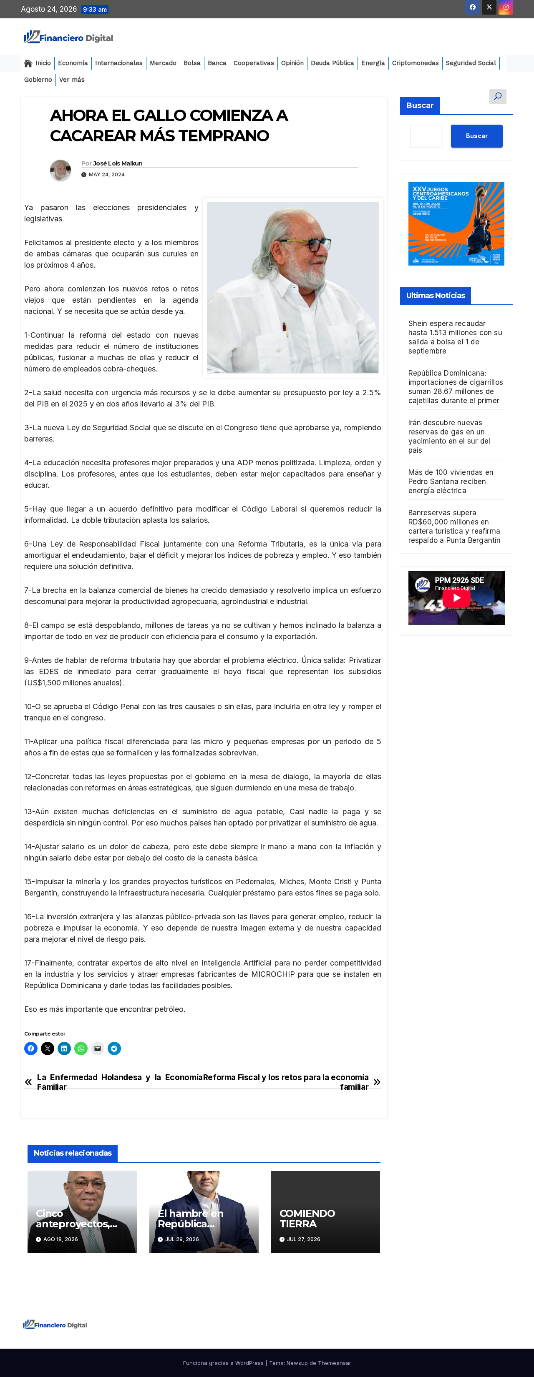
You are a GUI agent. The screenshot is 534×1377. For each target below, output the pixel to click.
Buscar (420, 105)
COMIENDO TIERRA (307, 1218)
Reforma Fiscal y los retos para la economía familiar (286, 1082)
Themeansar (334, 1362)
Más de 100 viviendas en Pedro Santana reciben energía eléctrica (451, 481)
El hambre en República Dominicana (191, 1223)
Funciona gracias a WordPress (224, 1362)
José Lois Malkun (118, 163)
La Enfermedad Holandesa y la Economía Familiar (119, 1082)
